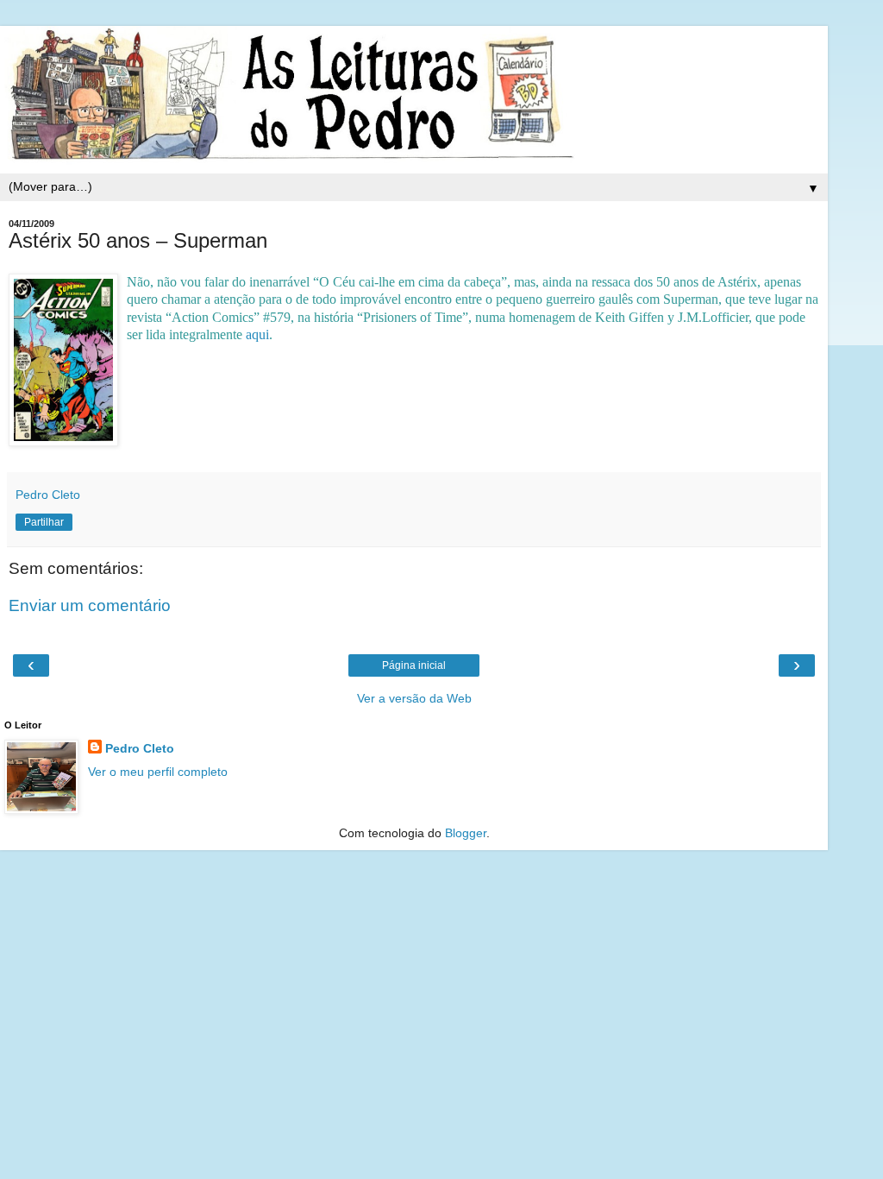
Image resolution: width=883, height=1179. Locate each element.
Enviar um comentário (90, 605)
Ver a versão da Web (414, 698)
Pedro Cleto (139, 748)
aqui (257, 334)
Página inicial (414, 665)
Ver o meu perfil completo (158, 772)
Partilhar (44, 522)
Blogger (465, 833)
